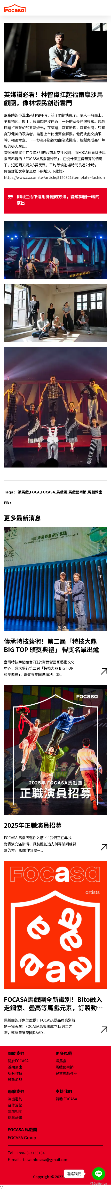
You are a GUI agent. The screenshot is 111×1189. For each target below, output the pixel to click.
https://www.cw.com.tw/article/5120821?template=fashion (54, 177)
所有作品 (15, 1073)
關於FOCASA (18, 1060)
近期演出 (15, 1067)
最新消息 (15, 1079)
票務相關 (15, 1111)
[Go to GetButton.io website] (98, 1183)
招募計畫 (15, 1117)
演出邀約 (15, 1098)
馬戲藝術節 (65, 1067)
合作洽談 (15, 1105)
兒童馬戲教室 (66, 1073)
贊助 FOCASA (66, 1098)
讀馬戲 (61, 1060)
